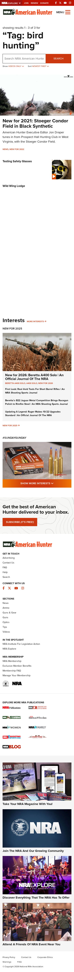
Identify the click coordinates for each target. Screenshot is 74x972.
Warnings (7, 961)
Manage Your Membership (16, 675)
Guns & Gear (9, 612)
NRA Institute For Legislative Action (21, 644)
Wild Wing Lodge (14, 186)
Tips (5, 627)
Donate (44, 3)
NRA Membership (12, 661)
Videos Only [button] (15, 66)
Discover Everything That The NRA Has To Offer (36, 897)
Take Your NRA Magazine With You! (27, 804)
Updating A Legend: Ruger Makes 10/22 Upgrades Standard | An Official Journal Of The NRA (33, 413)
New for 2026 (45, 383)
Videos (6, 632)
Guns (5, 617)
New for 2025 (10, 425)
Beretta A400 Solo (15, 383)
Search (59, 58)
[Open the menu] (68, 12)
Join (26, 3)
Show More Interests (45, 483)
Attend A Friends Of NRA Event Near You (31, 944)
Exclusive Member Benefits (17, 666)
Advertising (9, 558)
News (5, 149)
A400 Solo (31, 383)
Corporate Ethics (45, 957)
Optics (6, 622)
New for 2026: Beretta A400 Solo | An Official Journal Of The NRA (34, 376)
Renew (34, 3)
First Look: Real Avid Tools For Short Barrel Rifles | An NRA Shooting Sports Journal (35, 391)
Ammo (6, 608)
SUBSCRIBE (20, 522)
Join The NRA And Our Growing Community (33, 851)
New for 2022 (16, 149)
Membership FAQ (12, 670)
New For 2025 (12, 329)
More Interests (35, 321)
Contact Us (8, 562)
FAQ (5, 567)
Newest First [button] (39, 66)
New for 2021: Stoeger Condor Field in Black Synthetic (35, 123)
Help (5, 572)
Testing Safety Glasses (17, 161)
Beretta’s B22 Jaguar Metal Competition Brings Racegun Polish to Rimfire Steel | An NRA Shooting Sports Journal (36, 402)
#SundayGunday (14, 438)
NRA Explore (9, 649)
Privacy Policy (9, 957)
